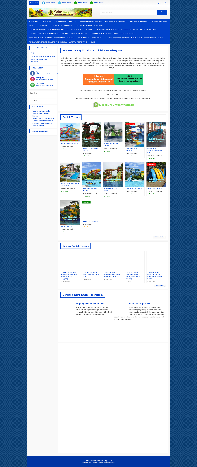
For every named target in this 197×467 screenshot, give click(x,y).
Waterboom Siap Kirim (154, 188)
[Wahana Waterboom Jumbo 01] (113, 132)
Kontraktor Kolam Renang (61, 25)
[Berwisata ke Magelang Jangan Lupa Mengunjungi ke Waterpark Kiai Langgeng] (70, 261)
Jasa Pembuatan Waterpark (116, 21)
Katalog (32, 25)
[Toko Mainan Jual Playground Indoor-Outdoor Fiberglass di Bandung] (156, 261)
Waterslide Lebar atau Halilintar (90, 189)
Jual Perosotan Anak (138, 21)
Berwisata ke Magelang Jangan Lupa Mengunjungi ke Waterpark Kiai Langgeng (69, 276)
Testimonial (96, 38)
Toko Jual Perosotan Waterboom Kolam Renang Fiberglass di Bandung (133, 276)
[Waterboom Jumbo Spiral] (70, 132)
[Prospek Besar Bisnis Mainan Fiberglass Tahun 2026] (91, 261)
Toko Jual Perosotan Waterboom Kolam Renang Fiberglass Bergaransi (134, 38)
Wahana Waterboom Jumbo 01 (111, 144)
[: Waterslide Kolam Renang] (143, 185)
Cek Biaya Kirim (60, 21)
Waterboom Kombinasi (90, 221)
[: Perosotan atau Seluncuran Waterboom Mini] (165, 145)
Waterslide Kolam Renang (134, 188)
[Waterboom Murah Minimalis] (135, 134)
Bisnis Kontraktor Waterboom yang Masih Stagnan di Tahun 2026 (112, 274)
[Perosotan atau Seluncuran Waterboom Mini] (156, 134)
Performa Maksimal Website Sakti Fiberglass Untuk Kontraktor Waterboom (127, 30)
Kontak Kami (34, 3)
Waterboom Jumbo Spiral (69, 143)
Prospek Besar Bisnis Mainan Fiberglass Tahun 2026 (91, 274)
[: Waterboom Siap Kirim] (165, 185)
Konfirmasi (43, 25)
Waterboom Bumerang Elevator (90, 149)
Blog (93, 42)
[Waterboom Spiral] (70, 212)
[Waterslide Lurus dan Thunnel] (113, 174)
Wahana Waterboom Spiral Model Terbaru (70, 185)
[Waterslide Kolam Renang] (135, 174)
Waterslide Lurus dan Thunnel (111, 189)
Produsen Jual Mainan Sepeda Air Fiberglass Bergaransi (52, 38)
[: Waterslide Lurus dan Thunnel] (121, 185)
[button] (162, 12)
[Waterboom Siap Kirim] (156, 174)
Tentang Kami (83, 38)
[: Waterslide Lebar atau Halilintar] (100, 185)
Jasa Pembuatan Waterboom (90, 21)
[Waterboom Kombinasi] (91, 210)
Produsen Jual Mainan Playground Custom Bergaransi (112, 34)
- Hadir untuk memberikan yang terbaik (99, 461)
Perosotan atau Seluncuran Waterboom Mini (155, 151)
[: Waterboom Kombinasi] (100, 218)
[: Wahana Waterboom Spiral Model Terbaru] (78, 180)
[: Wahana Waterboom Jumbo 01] (121, 140)
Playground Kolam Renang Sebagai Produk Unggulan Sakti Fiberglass (58, 34)
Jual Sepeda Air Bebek (159, 21)
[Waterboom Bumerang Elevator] (91, 134)
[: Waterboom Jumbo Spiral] (78, 140)
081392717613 (50, 3)
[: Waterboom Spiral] (78, 223)
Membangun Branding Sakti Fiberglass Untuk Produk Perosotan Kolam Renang (61, 30)
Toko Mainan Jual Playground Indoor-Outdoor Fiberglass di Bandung (154, 276)
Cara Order (46, 21)
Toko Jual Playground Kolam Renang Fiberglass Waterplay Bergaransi (58, 42)
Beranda (34, 21)
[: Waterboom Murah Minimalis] (143, 145)
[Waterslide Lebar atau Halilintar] (91, 174)
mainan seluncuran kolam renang (43, 56)
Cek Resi (72, 21)
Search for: (34, 93)
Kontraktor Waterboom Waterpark (90, 25)
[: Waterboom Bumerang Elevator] (100, 145)
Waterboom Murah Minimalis (132, 149)
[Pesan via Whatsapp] (159, 3)
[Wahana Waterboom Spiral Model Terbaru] (70, 172)
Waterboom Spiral (67, 226)
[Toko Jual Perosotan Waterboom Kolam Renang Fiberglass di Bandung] (135, 261)
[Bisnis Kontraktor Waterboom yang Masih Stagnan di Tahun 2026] (113, 261)
